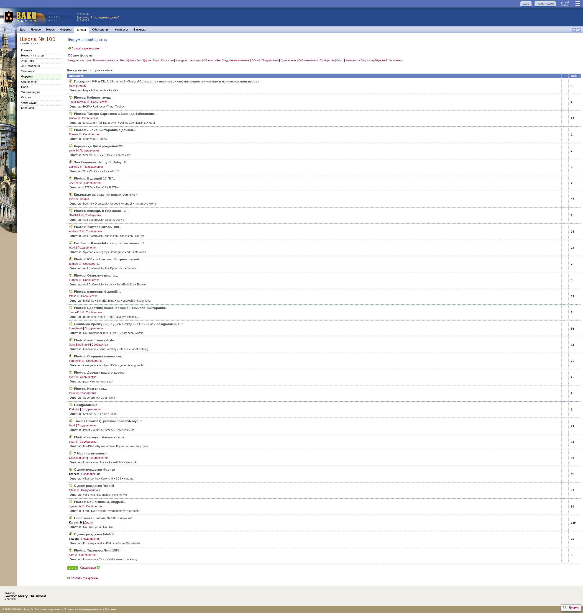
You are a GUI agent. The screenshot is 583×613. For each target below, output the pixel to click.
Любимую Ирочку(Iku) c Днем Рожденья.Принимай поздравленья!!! (128, 324)
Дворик (574, 607)
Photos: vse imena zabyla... (95, 340)
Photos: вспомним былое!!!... (97, 291)
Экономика (395, 60)
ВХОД (526, 4)
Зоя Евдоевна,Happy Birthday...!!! (101, 162)
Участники (28, 60)
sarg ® (73, 555)
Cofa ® (73, 393)
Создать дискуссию (85, 48)
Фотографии (29, 102)
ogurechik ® (76, 360)
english (565, 5)
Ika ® (72, 85)
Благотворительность (105, 60)
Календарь (28, 108)
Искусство (167, 60)
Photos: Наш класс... (90, 388)
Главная (26, 50)
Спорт (339, 60)
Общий (256, 60)
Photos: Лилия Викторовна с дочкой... (105, 130)
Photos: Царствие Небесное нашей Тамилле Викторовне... (121, 308)
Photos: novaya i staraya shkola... (100, 437)
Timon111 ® (76, 312)
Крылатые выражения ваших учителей (106, 194)
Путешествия (288, 60)
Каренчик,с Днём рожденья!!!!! (98, 146)
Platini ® (74, 409)
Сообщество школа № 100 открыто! (103, 518)
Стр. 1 (73, 567)
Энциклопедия (30, 92)
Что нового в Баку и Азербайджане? (366, 60)
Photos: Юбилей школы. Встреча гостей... (108, 259)
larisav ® (74, 118)
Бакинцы (139, 29)
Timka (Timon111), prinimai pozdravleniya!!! (108, 421)
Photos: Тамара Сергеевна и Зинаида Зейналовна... (115, 113)
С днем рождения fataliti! (94, 534)
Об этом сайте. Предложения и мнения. (226, 60)
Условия (69, 609)
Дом (23, 29)
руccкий (564, 2)
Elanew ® (75, 134)
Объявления (100, 29)
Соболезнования (308, 60)
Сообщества (327, 60)
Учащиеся (27, 71)
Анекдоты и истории (79, 60)
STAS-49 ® (76, 215)
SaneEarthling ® (79, 344)
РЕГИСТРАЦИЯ (545, 4)
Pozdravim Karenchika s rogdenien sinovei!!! (109, 243)
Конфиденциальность (89, 609)
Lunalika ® (75, 328)
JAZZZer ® (75, 183)
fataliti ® (74, 296)
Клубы (81, 29)
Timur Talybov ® (79, 102)
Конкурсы (121, 29)
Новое (50, 29)
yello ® (73, 150)
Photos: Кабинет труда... (93, 97)
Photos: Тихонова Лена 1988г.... (99, 550)
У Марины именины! (90, 453)
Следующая (88, 567)
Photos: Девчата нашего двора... (100, 372)
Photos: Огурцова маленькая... (99, 356)
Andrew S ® (76, 231)
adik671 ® (75, 166)
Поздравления (270, 60)
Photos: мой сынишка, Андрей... (100, 502)
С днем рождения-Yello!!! (94, 485)
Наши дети (195, 60)
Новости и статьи (32, 55)
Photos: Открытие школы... (96, 275)
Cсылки (26, 97)
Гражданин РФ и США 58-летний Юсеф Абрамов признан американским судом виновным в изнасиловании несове (166, 81)
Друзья (147, 60)
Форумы (66, 29)
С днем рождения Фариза (94, 469)
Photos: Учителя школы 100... (98, 227)
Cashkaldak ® (78, 457)
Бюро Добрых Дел (130, 60)
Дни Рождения (30, 66)
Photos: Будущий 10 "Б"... (95, 178)
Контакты (110, 609)
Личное (36, 29)
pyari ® (73, 199)
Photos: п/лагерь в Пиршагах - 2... (101, 211)
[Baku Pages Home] (23, 17)
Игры (156, 60)
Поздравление (85, 405)
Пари (24, 87)
